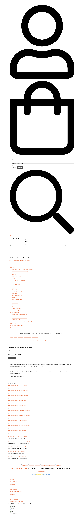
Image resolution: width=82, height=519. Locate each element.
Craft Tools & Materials (17, 299)
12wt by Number (35, 337)
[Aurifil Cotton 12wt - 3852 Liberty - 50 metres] (17, 430)
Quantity (9, 354)
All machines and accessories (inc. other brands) (22, 321)
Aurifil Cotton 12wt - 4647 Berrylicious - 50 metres (17, 406)
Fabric (13, 278)
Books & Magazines (16, 306)
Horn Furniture (15, 303)
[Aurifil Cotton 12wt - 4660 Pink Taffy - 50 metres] (17, 385)
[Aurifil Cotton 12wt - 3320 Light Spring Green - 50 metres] (19, 425)
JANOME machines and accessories (19, 318)
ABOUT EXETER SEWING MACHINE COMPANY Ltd (22, 269)
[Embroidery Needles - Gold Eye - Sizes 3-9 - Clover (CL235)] (19, 441)
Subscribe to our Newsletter (19, 468)
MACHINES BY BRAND (14, 312)
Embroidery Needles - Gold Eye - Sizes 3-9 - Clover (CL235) (18, 443)
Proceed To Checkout (45, 340)
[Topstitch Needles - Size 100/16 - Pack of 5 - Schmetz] (18, 456)
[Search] (26, 240)
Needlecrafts (15, 293)
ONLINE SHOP (13, 274)
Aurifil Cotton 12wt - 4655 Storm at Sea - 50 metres (17, 396)
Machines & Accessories (17, 276)
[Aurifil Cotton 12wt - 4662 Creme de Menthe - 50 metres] (18, 390)
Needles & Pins (15, 289)
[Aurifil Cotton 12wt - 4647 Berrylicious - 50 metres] (17, 405)
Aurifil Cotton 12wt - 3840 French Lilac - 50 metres (17, 401)
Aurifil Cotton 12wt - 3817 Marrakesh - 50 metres (17, 421)
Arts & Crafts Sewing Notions (18, 291)
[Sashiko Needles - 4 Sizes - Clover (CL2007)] (16, 451)
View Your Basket (37, 340)
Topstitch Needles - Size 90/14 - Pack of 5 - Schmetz (17, 448)
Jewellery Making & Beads (17, 301)
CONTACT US (13, 323)
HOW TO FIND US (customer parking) (20, 271)
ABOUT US (12, 267)
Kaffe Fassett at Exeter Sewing (18, 280)
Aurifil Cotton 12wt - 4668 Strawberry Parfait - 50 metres (18, 411)
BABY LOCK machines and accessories (20, 319)
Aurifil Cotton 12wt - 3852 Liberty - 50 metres (16, 431)
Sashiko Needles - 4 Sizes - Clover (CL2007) (16, 453)
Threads (14, 282)
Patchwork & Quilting (16, 284)
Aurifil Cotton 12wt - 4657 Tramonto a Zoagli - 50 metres (18, 416)
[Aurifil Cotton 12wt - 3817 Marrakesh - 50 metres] (17, 420)
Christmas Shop (15, 310)
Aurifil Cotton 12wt (27, 337)
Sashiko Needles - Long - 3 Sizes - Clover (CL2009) (17, 438)
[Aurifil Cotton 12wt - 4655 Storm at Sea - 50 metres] (18, 395)
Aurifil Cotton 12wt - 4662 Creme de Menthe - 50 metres (18, 391)
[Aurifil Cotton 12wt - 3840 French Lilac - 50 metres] (17, 400)
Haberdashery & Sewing (17, 295)
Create (37, 503)
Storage (13, 304)
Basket (14, 167)
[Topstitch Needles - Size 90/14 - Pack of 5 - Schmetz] (18, 446)
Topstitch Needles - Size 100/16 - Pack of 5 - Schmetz (17, 458)
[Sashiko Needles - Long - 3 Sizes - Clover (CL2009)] (17, 436)
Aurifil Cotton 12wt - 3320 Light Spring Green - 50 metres (18, 426)
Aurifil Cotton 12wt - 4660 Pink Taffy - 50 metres (17, 386)
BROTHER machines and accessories (19, 316)
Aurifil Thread (20, 337)
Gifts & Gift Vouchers (16, 308)
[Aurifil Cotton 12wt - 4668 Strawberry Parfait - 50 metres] (19, 410)
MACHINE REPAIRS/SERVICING (16, 325)
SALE (13, 288)
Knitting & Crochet (16, 297)
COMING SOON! (15, 286)
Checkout (20, 167)
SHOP (11, 337)
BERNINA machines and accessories (19, 314)
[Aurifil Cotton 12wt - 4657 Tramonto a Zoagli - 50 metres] (19, 415)
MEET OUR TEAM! (16, 273)
